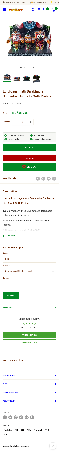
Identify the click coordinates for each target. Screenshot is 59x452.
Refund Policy (8, 307)
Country (6, 253)
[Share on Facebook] (38, 179)
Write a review (29, 335)
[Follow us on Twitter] (10, 417)
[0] (45, 11)
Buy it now (29, 158)
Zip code (6, 278)
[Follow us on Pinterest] (21, 417)
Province (6, 266)
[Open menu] (4, 9)
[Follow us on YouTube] (27, 417)
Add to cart (29, 148)
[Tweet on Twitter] (49, 179)
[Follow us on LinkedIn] (32, 417)
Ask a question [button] (29, 342)
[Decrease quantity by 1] (15, 122)
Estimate (10, 295)
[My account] (39, 9)
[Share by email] (54, 179)
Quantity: (6, 122)
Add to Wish (31, 167)
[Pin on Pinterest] (43, 179)
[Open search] (33, 9)
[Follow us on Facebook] (5, 417)
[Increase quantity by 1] (30, 122)
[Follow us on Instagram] (16, 417)
